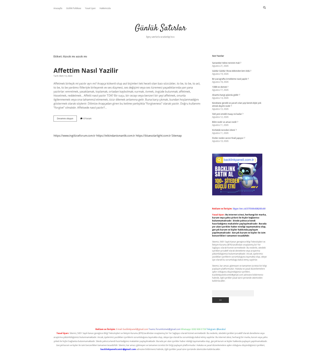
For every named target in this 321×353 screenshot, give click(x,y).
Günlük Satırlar (160, 28)
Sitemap (177, 135)
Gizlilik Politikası (73, 8)
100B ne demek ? (220, 86)
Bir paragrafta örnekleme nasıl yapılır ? (230, 78)
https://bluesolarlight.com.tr (153, 135)
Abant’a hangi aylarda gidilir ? (226, 95)
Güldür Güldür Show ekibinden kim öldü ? (231, 70)
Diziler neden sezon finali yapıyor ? (228, 138)
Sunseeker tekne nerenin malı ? (226, 62)
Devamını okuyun (67, 119)
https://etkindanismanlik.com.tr (115, 135)
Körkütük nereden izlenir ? (224, 130)
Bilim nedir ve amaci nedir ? (225, 122)
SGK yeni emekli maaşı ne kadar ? (227, 114)
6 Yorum (87, 118)
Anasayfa (58, 8)
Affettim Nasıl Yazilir (86, 70)
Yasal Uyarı (90, 8)
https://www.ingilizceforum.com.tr (74, 135)
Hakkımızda (105, 8)
